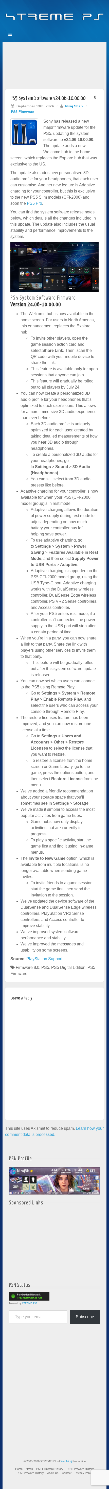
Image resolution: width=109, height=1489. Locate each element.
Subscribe (85, 1317)
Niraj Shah (74, 106)
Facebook (37, 28)
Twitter (58, 28)
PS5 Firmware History (30, 1472)
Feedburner (44, 28)
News (29, 1468)
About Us (53, 1472)
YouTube (65, 28)
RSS (71, 28)
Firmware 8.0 (27, 967)
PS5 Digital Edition (68, 967)
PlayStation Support (44, 959)
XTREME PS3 (29, 1303)
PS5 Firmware (22, 112)
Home (19, 1468)
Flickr (51, 28)
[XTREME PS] (54, 13)
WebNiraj (66, 1461)
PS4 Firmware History (80, 1468)
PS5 (45, 967)
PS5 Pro (34, 203)
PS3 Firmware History (49, 1468)
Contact (66, 1472)
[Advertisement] (54, 64)
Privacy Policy (83, 1472)
